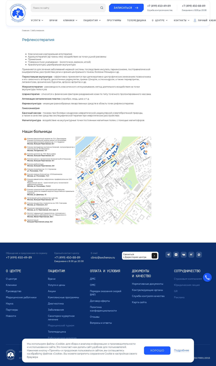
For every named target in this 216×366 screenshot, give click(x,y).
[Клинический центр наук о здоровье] (18, 13)
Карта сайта (139, 302)
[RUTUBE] (191, 255)
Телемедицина (136, 20)
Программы (114, 20)
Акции (52, 291)
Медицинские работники (21, 297)
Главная (25, 30)
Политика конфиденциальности (103, 308)
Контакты (180, 20)
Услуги (35, 20)
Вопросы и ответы (101, 322)
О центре (158, 20)
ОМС (93, 285)
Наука (9, 303)
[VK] (184, 255)
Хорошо (157, 350)
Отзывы (94, 316)
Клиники (68, 20)
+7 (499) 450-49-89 (159, 6)
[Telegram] (168, 255)
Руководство (13, 291)
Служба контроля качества (148, 296)
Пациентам (90, 20)
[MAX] (199, 255)
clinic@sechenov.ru (103, 257)
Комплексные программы (63, 297)
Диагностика (56, 303)
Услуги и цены (56, 285)
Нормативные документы (147, 283)
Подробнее (181, 350)
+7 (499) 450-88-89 (193, 6)
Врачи (53, 20)
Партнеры (12, 309)
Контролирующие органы (147, 290)
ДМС (93, 278)
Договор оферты (100, 301)
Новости (11, 316)
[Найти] (102, 8)
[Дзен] (176, 255)
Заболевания (37, 30)
